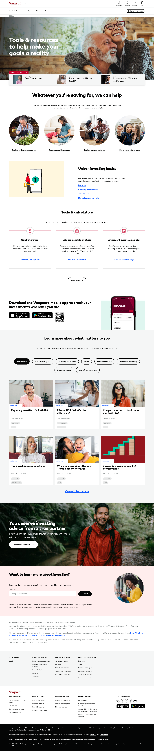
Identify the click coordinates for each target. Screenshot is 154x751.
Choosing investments (88, 189)
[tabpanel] (77, 436)
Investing (82, 185)
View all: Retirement (77, 491)
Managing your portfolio (88, 198)
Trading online (84, 193)
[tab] (22, 361)
